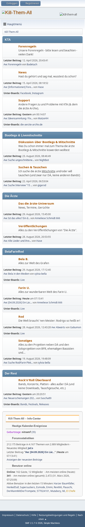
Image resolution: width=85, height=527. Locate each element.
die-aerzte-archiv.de (31, 124)
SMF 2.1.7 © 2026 (33, 523)
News (22, 72)
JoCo (30, 448)
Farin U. (24, 288)
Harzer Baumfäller (64, 483)
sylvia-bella (40, 273)
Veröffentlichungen (32, 226)
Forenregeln (27, 46)
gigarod (42, 185)
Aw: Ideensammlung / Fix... (18, 118)
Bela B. (23, 259)
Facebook (25, 93)
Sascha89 (46, 398)
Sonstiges (25, 340)
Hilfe (33, 515)
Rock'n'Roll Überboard (34, 380)
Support (24, 100)
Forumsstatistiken (22, 438)
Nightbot (44, 160)
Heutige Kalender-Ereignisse (29, 425)
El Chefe (70, 491)
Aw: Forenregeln (13, 64)
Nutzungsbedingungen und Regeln (57, 515)
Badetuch (32, 64)
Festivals (33, 404)
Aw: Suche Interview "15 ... (18, 185)
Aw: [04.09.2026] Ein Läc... (18, 302)
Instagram (37, 93)
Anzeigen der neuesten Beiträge (24, 459)
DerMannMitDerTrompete (21, 491)
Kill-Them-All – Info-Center (24, 418)
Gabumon (75, 327)
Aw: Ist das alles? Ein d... (17, 218)
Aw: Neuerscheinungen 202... (20, 398)
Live (22, 280)
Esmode (40, 487)
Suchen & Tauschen (32, 167)
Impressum (8, 515)
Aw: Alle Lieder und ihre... (17, 240)
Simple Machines (52, 523)
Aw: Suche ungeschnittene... (19, 160)
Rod (21, 316)
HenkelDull (13, 487)
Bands (23, 404)
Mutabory (55, 491)
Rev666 (58, 487)
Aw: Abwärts (58, 327)
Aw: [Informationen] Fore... (18, 87)
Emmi (49, 487)
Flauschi (67, 487)
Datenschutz (22, 515)
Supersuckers (27, 487)
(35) (29, 432)
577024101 (43, 491)
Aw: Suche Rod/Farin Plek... (18, 362)
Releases (44, 404)
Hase (41, 87)
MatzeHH (43, 118)
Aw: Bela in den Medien (16, 273)
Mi (63, 491)
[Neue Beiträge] (10, 50)
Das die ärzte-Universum (36, 203)
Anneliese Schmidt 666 (47, 218)
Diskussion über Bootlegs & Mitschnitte (46, 142)
